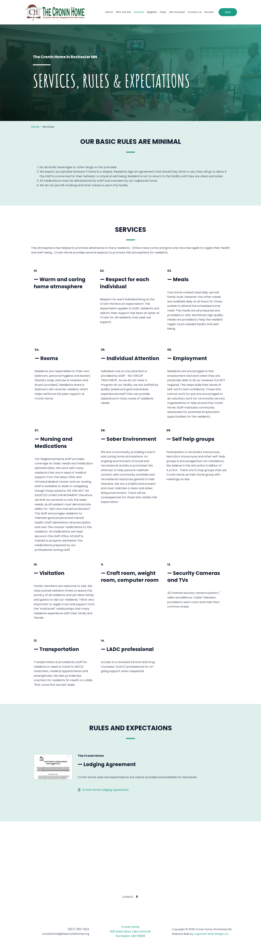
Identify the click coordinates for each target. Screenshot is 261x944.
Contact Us (194, 12)
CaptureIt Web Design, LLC (211, 934)
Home (109, 12)
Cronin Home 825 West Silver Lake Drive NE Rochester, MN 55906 (130, 931)
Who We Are (123, 12)
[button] (228, 12)
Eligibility (152, 12)
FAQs (163, 12)
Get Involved (177, 12)
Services (139, 12)
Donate (209, 12)
